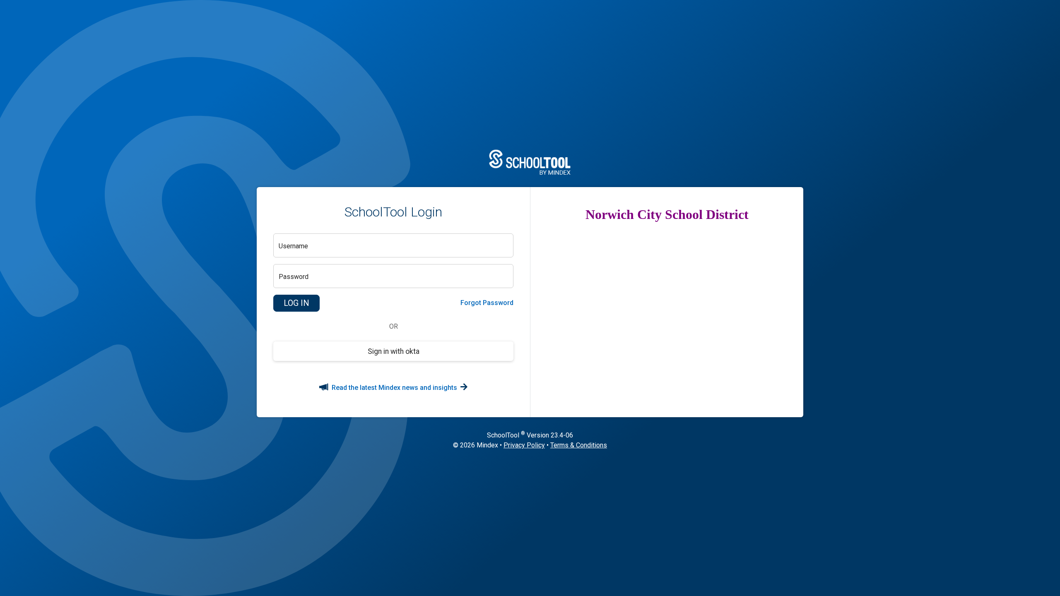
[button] (296, 303)
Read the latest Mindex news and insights (394, 388)
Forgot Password (486, 303)
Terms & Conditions (578, 445)
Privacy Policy (524, 445)
